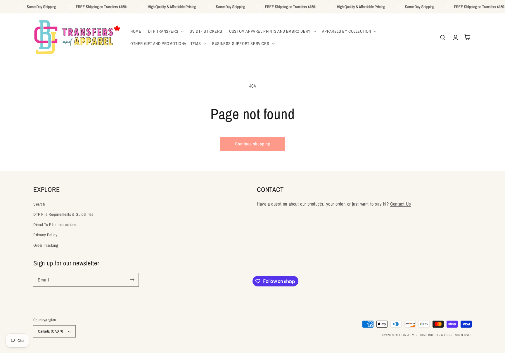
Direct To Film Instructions (55, 224)
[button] (165, 31)
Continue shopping (252, 144)
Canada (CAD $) (50, 331)
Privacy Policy (45, 234)
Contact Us (400, 204)
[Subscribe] (132, 279)
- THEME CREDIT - (428, 335)
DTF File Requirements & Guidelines (63, 214)
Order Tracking (45, 245)
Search (39, 204)
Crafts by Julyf (404, 335)
